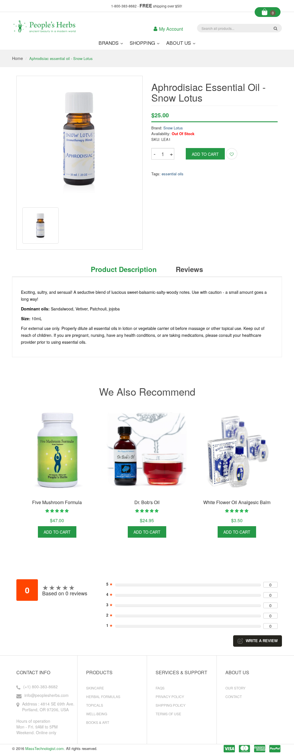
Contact (233, 696)
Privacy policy (170, 696)
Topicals (94, 705)
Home (17, 58)
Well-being (96, 713)
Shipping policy (170, 705)
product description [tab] (124, 269)
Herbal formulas (103, 696)
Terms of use (168, 713)
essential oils (172, 173)
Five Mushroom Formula (57, 502)
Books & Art (97, 722)
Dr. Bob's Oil (147, 502)
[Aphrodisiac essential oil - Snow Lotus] (40, 225)
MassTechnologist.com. (45, 748)
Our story (235, 687)
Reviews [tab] (189, 269)
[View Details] (83, 532)
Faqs (160, 687)
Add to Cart (57, 532)
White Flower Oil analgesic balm (236, 502)
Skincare (95, 687)
